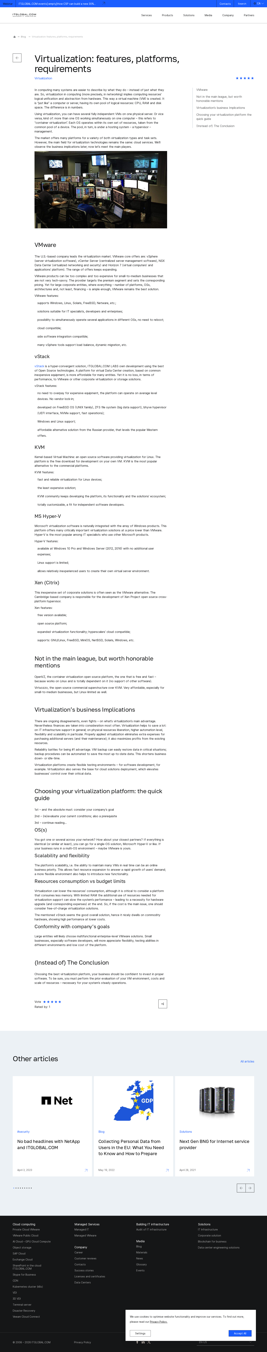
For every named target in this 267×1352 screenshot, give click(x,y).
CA (258, 3)
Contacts (225, 3)
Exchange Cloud (23, 1259)
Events (140, 1270)
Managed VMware (85, 1235)
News (139, 1258)
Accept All (240, 1333)
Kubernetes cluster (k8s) (28, 1286)
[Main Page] (14, 37)
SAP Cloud (19, 1253)
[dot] (14, 1188)
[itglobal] (24, 15)
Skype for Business (24, 1274)
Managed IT (81, 1229)
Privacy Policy (82, 1342)
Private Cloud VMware (26, 1229)
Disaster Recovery (24, 1310)
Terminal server (22, 1304)
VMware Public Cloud (25, 1235)
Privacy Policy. (158, 1321)
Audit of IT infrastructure (151, 1229)
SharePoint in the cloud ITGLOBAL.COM (27, 1267)
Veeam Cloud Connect (26, 1316)
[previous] (17, 57)
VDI (15, 1292)
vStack (39, 366)
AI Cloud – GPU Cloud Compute (32, 1241)
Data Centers (82, 1282)
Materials (141, 1252)
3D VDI (17, 1298)
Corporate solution (209, 1235)
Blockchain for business (212, 1241)
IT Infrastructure (208, 1229)
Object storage (22, 1247)
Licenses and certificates (89, 1276)
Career (78, 1252)
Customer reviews (85, 1258)
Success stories (84, 1270)
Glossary (141, 1264)
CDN (15, 1280)
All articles (247, 1061)
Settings (140, 1333)
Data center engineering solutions (219, 1247)
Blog (23, 36)
